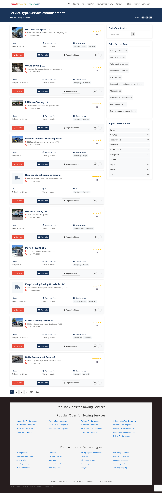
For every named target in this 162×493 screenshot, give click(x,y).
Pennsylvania (129, 140)
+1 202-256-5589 (34, 363)
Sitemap (52, 481)
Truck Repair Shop (23, 468)
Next (37, 392)
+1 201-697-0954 (34, 181)
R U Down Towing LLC (36, 102)
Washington (92, 301)
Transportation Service (57, 464)
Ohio (129, 174)
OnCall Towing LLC (35, 65)
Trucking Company (120, 468)
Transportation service (121, 97)
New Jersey (92, 46)
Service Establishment (25, 456)
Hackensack (78, 338)
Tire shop (115, 77)
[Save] (100, 55)
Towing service (118, 50)
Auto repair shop (119, 64)
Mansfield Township (80, 46)
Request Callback (72, 55)
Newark (85, 265)
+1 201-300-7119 (34, 72)
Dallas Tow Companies (25, 428)
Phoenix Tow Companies (58, 421)
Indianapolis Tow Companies (124, 428)
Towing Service (22, 453)
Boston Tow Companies (89, 432)
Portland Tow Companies (90, 421)
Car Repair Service (55, 456)
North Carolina (129, 150)
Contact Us (63, 481)
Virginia (129, 164)
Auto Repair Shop (23, 464)
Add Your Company (142, 4)
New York (129, 135)
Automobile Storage (120, 460)
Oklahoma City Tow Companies (124, 421)
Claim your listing (106, 481)
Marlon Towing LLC (35, 247)
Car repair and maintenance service (126, 84)
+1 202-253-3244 (34, 290)
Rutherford (86, 83)
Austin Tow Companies (89, 425)
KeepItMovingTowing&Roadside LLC (45, 284)
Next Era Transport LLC (37, 29)
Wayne (85, 156)
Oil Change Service (88, 460)
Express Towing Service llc (39, 320)
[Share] (95, 55)
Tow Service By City (105, 4)
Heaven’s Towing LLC (36, 211)
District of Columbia (80, 301)
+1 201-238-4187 (34, 35)
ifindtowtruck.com (25, 4)
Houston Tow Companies (26, 425)
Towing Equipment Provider (91, 453)
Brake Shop (85, 464)
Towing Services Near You (83, 4)
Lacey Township (79, 228)
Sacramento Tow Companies (91, 428)
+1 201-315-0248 (34, 108)
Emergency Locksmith (121, 456)
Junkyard (84, 468)
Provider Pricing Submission (83, 481)
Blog (129, 4)
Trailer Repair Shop (120, 464)
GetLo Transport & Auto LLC (40, 356)
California (129, 145)
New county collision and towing (43, 174)
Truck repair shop (119, 70)
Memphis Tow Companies (122, 425)
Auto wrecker (117, 57)
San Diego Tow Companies (58, 428)
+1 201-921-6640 (34, 327)
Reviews (119, 4)
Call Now (19, 55)
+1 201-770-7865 (34, 254)
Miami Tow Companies (25, 432)
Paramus (86, 119)
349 (31, 392)
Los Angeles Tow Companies (27, 421)
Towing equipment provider (123, 111)
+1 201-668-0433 (34, 145)
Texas (129, 130)
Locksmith (84, 456)
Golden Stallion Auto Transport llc (43, 138)
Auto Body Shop (55, 468)
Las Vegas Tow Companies (58, 425)
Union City (86, 192)
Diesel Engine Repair (121, 453)
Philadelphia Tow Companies (124, 432)
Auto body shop (118, 104)
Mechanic (115, 91)
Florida (129, 159)
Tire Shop (52, 453)
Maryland (86, 374)
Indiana (129, 169)
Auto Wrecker (21, 460)
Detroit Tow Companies (121, 436)
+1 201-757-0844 (34, 217)
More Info (44, 55)
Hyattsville (77, 374)
